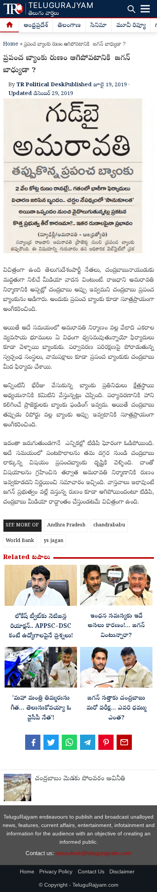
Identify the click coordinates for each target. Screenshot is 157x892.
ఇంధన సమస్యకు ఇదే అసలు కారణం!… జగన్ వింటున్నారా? (116, 626)
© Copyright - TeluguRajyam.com (79, 885)
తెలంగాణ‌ (69, 26)
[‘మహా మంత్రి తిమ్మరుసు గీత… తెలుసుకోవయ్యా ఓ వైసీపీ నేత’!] (41, 669)
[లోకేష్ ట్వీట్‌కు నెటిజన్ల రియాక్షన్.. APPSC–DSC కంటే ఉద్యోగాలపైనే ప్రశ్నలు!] (41, 587)
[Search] (131, 8)
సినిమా (98, 26)
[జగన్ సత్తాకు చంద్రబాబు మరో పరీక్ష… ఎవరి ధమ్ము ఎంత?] (116, 669)
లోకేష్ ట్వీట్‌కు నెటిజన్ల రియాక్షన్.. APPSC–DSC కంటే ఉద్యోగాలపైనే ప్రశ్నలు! (41, 626)
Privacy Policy (55, 872)
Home (10, 44)
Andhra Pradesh (66, 525)
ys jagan (53, 541)
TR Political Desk (40, 85)
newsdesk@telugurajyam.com (93, 853)
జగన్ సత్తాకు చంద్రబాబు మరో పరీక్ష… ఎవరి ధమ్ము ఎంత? (116, 708)
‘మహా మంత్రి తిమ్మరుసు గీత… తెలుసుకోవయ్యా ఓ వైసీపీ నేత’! (41, 708)
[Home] (9, 25)
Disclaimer (122, 872)
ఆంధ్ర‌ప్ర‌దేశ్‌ (36, 26)
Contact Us (91, 872)
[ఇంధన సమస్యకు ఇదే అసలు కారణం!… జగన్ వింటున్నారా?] (116, 587)
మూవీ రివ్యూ (131, 26)
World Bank (20, 541)
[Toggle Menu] (145, 9)
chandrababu (109, 525)
